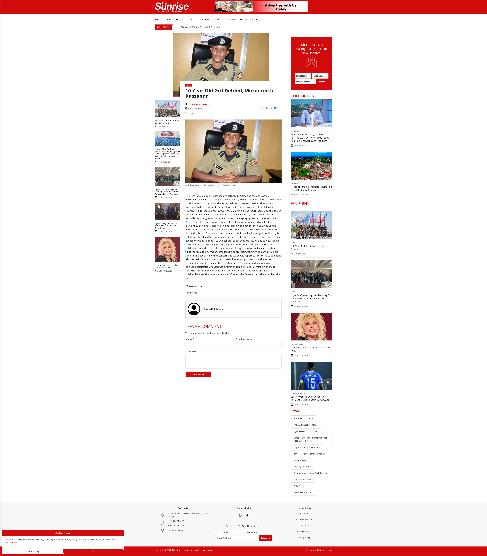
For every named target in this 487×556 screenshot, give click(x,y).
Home (157, 19)
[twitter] (271, 108)
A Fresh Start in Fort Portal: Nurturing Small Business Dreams (311, 188)
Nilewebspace (325, 550)
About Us (304, 513)
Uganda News (300, 431)
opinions (204, 19)
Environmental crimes (303, 492)
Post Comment (198, 374)
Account (256, 19)
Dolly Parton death (302, 479)
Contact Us (304, 525)
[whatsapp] (279, 108)
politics (218, 19)
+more (243, 19)
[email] (263, 108)
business (180, 19)
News (293, 243)
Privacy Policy (304, 537)
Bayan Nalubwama (200, 104)
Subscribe (322, 82)
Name (189, 339)
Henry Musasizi (300, 460)
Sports (231, 19)
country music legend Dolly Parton (310, 473)
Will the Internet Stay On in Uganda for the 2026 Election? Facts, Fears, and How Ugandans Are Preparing (310, 137)
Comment (191, 351)
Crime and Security (299, 393)
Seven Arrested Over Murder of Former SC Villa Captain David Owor (310, 398)
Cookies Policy (304, 531)
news (168, 19)
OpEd (192, 19)
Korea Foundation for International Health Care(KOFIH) (310, 439)
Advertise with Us (304, 519)
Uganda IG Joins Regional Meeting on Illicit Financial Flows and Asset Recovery (311, 298)
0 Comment (193, 113)
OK (93, 551)
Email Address (245, 339)
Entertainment (298, 344)
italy (295, 453)
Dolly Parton (299, 486)
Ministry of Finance (302, 466)
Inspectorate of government (306, 447)
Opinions (295, 131)
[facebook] (267, 108)
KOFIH (315, 431)
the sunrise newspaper (304, 424)
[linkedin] (275, 108)
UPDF (310, 418)
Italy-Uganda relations (314, 453)
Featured (297, 418)
